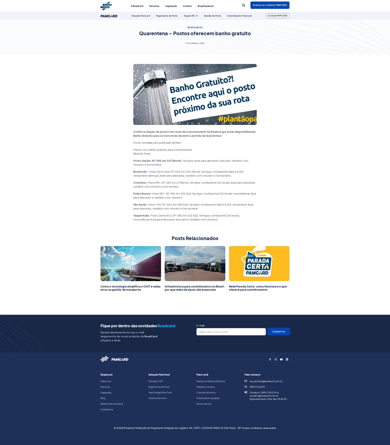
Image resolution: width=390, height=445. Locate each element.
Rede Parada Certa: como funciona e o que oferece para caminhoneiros (258, 288)
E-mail (200, 325)
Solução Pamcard (140, 15)
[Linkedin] (287, 359)
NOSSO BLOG (195, 27)
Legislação (171, 6)
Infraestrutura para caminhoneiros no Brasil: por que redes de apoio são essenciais (195, 288)
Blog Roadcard (205, 6)
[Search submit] (243, 5)
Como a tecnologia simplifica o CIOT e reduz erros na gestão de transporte (130, 288)
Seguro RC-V (191, 15)
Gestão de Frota (212, 15)
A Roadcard (137, 6)
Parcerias (154, 6)
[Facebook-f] (270, 359)
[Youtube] (281, 359)
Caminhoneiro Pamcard (239, 15)
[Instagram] (275, 359)
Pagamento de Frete (167, 15)
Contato (187, 6)
